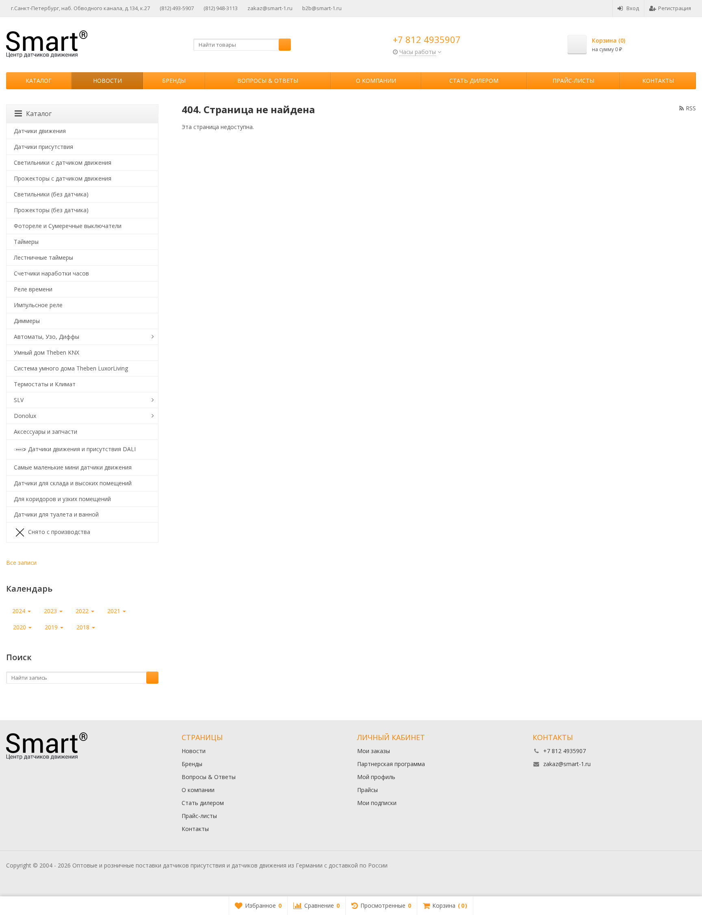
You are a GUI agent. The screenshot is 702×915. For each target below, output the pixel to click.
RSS (691, 108)
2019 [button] (52, 627)
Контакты (658, 80)
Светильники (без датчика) (51, 194)
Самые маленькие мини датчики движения (73, 467)
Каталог (39, 80)
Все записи (21, 562)
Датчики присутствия (43, 147)
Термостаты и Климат (45, 384)
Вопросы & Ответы (267, 80)
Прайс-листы (573, 80)
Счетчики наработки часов (51, 273)
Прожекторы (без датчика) (51, 210)
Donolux (25, 416)
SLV (19, 400)
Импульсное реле (38, 305)
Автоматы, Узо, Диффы (46, 336)
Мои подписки (376, 803)
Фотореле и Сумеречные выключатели (67, 226)
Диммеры (27, 321)
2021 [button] (114, 611)
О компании (376, 80)
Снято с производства (59, 532)
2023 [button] (51, 611)
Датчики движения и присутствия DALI (82, 448)
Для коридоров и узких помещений (62, 499)
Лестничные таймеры (43, 257)
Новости (107, 80)
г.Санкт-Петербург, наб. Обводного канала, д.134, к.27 (80, 8)
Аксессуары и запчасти (45, 431)
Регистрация (674, 8)
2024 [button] (19, 611)
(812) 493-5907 (177, 8)
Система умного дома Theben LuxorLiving (71, 368)
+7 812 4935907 (427, 39)
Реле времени (33, 289)
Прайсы (367, 790)
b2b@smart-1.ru (322, 8)
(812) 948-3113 (221, 8)
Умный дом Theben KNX (46, 352)
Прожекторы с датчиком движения (62, 178)
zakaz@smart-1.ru (269, 8)
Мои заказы (373, 751)
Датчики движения (40, 131)
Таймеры (26, 241)
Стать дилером (473, 80)
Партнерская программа (391, 764)
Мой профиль (376, 777)
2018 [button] (83, 627)
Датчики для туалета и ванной (56, 514)
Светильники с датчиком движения (62, 162)
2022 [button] (83, 611)
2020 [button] (20, 627)
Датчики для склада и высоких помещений (73, 483)
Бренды (174, 80)
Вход (632, 8)
